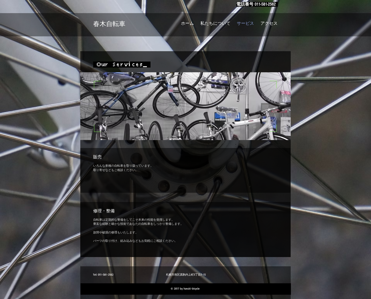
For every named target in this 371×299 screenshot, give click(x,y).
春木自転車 (109, 24)
